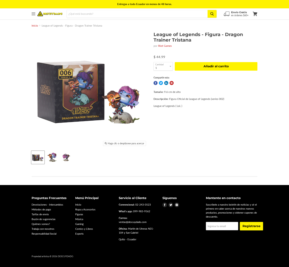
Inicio (35, 25)
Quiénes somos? (41, 223)
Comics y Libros (84, 228)
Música (79, 219)
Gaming (79, 223)
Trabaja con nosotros (43, 228)
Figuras (79, 214)
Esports (79, 233)
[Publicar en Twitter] (161, 83)
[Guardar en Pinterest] (172, 83)
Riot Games (165, 45)
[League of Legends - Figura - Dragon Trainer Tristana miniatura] (37, 157)
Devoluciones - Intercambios (47, 204)
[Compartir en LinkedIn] (166, 83)
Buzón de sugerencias (44, 219)
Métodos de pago (41, 209)
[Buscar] (212, 14)
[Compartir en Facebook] (156, 83)
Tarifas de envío (40, 214)
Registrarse (251, 226)
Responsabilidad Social (44, 233)
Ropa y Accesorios (85, 209)
